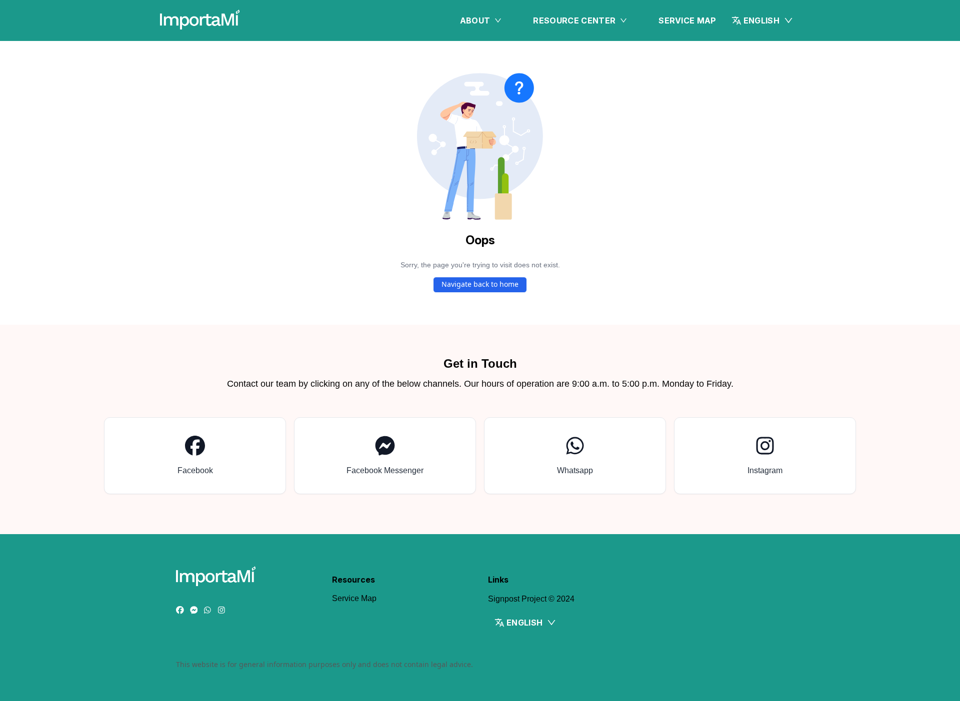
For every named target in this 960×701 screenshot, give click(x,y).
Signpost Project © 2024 (531, 599)
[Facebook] (180, 610)
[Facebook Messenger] (194, 610)
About (475, 20)
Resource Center (574, 20)
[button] (762, 20)
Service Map (687, 20)
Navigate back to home (480, 284)
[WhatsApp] (208, 610)
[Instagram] (222, 610)
